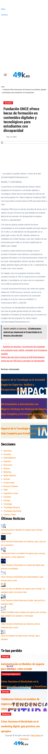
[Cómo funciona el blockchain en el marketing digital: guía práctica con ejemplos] (3, 561)
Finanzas (6, 468)
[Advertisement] (24, 45)
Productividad (8, 483)
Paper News (35, 735)
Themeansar (23, 739)
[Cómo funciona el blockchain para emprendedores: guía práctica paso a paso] (3, 573)
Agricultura (7, 451)
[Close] (0, 4)
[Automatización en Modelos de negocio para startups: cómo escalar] (3, 526)
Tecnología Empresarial (12, 511)
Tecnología (7, 504)
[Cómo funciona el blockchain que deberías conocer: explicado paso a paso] (3, 620)
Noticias (6, 479)
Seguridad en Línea (10, 493)
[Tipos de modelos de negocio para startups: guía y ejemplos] (3, 631)
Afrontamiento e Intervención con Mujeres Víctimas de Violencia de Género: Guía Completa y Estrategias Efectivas (24, 409)
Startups (6, 500)
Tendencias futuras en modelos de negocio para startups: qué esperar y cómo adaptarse (21, 704)
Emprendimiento (9, 458)
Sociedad (8, 103)
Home (3, 9)
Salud (5, 490)
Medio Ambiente (9, 475)
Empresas (7, 461)
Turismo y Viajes (9, 514)
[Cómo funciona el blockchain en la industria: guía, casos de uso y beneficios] (3, 537)
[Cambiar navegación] (5, 74)
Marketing (7, 472)
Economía (7, 454)
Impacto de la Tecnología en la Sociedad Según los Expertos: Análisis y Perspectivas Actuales (23, 384)
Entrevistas (7, 465)
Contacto (4, 15)
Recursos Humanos (10, 486)
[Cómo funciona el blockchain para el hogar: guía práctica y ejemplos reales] (3, 596)
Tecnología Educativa (11, 507)
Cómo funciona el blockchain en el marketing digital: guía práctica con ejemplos (20, 726)
